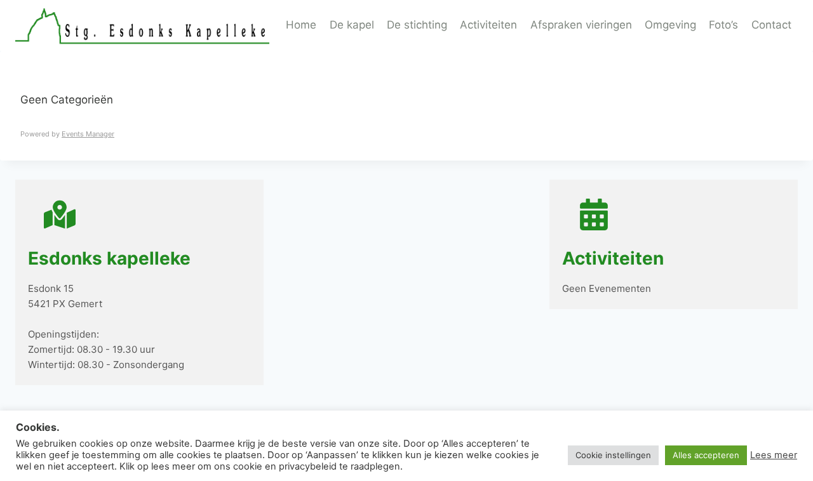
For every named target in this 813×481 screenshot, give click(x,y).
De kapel (352, 24)
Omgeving (670, 24)
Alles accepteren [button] (706, 455)
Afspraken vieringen (581, 24)
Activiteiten (488, 24)
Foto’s (723, 24)
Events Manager (88, 133)
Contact (771, 24)
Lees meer (773, 455)
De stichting (417, 24)
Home (301, 24)
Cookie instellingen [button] (613, 455)
